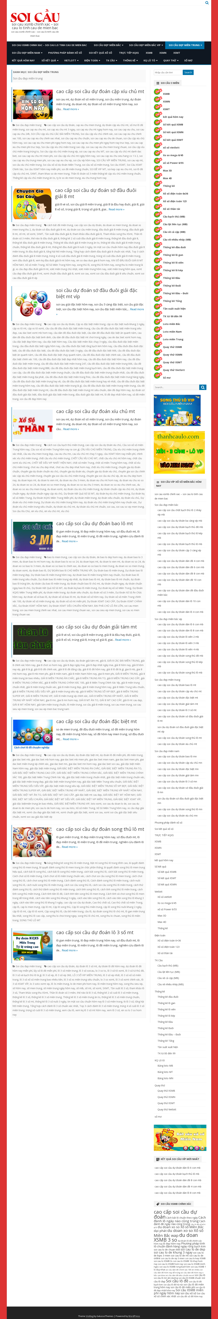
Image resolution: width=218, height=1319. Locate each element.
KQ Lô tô (149, 60)
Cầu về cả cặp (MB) (174, 232)
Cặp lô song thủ (62, 907)
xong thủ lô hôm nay (102, 264)
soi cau (111, 506)
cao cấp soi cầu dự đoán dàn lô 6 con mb (180, 624)
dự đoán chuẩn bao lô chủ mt (83, 583)
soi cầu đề (182, 1296)
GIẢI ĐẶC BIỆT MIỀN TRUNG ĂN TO (121, 768)
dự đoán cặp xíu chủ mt (115, 125)
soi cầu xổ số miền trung (95, 164)
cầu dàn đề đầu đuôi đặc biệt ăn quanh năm (111, 332)
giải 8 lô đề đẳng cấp (69, 669)
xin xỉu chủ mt (52, 511)
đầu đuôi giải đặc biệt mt (89, 394)
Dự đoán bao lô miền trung (109, 570)
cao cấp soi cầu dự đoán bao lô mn (177, 756)
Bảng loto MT (165, 1072)
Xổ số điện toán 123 (175, 201)
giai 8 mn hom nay (67, 700)
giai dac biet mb (21, 759)
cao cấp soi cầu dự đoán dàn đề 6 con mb (181, 567)
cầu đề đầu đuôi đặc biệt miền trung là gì (59, 385)
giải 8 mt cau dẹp (132, 700)
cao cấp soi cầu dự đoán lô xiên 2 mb (178, 636)
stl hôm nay (19, 988)
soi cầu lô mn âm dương (166, 1278)
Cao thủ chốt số (101, 902)
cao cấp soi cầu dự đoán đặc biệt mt (96, 721)
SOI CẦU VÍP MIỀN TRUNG (111, 160)
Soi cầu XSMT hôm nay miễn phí (42, 169)
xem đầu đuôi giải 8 (23, 260)
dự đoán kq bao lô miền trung (80, 588)
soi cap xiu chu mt (36, 129)
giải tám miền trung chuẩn (51, 704)
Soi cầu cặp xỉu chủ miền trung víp (59, 151)
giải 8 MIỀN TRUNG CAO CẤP (123, 678)
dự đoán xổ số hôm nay (90, 596)
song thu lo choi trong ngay (61, 915)
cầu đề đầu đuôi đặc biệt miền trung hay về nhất (89, 381)
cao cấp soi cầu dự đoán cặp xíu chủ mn (180, 762)
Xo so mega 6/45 (173, 155)
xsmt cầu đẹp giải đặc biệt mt (43, 812)
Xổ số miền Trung (34, 264)
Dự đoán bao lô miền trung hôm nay (51, 574)
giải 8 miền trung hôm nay (96, 687)
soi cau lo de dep (193, 1249)
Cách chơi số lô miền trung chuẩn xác (63, 876)
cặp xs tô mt (19, 328)
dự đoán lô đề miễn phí (113, 755)
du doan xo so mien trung (51, 484)
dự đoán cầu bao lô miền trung (49, 583)
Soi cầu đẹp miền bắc (107, 45)
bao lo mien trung (57, 557)
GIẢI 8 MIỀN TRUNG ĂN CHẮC (57, 678)
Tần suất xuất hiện (174, 308)
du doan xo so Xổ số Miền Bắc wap (178, 1233)
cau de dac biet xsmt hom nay (124, 337)
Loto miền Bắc (171, 324)
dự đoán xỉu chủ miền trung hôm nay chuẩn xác (110, 502)
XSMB (149, 52)
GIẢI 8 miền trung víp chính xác (71, 696)
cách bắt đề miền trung (60, 225)
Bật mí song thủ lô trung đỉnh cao (109, 863)
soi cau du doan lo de (115, 803)
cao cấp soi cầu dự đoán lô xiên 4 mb (178, 649)
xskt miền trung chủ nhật (63, 269)
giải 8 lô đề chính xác (45, 669)
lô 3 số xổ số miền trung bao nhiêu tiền (41, 979)
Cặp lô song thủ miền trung (87, 907)
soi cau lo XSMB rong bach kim (174, 1266)
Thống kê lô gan (173, 255)
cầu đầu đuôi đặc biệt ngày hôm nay (40, 346)
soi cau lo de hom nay (48, 808)
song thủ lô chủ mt (88, 915)
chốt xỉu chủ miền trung (104, 467)
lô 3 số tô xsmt (115, 970)
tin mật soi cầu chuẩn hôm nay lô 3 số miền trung (95, 1001)
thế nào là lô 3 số (86, 992)
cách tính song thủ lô (87, 889)
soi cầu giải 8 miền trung (96, 704)
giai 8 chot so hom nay (49, 665)
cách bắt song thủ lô (95, 871)
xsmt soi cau (82, 273)
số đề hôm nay (195, 1296)
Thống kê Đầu (171, 278)
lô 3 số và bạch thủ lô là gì (27, 975)
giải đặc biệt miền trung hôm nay (63, 781)
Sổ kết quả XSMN (173, 132)
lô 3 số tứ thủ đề (134, 970)
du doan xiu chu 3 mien (72, 480)
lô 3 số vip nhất (111, 975)
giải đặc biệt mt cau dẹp (88, 794)
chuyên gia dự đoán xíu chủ (102, 471)
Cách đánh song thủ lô (76, 880)
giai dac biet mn (58, 764)
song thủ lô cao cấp (34, 915)
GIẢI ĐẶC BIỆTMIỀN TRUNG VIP (72, 803)
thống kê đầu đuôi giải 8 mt (36, 247)
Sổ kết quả (49, 60)
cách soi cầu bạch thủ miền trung (65, 445)
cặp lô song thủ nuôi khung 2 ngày (122, 907)
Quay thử (169, 60)
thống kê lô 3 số (21, 997)
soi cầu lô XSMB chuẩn (189, 1278)
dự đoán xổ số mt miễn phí (71, 601)
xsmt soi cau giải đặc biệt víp (36, 816)
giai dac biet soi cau (108, 764)
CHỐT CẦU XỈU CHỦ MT (84, 458)
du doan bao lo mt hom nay (34, 561)
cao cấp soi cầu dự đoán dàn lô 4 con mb (180, 611)
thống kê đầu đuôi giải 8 (125, 238)
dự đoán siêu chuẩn (109, 497)
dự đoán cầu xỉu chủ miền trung (81, 489)
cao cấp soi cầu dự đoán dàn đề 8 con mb (181, 573)
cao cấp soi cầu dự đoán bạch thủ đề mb (180, 527)
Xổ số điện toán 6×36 (169, 940)
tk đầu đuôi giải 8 (35, 251)
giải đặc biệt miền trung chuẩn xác (125, 777)
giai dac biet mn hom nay (82, 764)
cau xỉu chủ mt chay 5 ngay (87, 453)
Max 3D (167, 170)
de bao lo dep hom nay (109, 557)
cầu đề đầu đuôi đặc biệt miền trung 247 (63, 363)
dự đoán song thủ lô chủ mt (108, 911)
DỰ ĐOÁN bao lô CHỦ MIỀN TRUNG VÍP (70, 570)
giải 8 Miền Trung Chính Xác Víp (102, 682)
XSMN (162, 52)
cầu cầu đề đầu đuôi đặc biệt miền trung (67, 328)
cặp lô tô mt (19, 911)
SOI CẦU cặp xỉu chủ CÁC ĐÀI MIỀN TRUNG (55, 134)
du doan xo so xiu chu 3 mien (83, 484)
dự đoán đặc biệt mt (87, 755)
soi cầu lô (200, 1275)
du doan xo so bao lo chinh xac (59, 566)
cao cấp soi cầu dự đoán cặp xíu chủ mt (100, 91)
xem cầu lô (68, 1010)
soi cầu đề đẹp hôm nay (33, 399)
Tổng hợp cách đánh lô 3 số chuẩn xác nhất (54, 1006)
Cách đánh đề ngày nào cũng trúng (179, 1222)
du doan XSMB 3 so (176, 1237)
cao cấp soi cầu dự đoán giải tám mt (96, 626)
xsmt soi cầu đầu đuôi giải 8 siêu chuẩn (112, 273)
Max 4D (167, 178)
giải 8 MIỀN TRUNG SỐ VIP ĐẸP (97, 691)
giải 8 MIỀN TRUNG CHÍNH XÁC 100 (64, 682)
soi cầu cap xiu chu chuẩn (75, 138)
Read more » (71, 109)
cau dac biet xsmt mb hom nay (35, 332)
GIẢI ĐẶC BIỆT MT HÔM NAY (119, 794)
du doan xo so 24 (26, 484)
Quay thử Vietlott (174, 370)
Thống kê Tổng (172, 301)
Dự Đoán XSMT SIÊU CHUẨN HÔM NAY (71, 605)
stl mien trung (34, 988)
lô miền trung (74, 704)
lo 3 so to (101, 970)
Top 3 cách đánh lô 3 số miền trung (99, 1006)
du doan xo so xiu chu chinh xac (118, 484)
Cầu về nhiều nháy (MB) (177, 239)
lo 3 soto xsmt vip (40, 983)
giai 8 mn (51, 700)
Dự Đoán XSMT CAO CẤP (101, 601)
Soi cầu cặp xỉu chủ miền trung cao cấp (63, 147)
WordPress (134, 1316)
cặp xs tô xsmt (36, 328)
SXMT (33, 173)
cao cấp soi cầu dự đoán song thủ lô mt (100, 829)
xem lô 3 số (113, 1010)
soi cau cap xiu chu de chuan (106, 138)
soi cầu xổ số (188, 1293)
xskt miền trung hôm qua (121, 269)
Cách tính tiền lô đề (52, 893)
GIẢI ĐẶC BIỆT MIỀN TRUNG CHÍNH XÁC (79, 772)
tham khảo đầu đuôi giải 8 (87, 234)
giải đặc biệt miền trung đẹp (28, 781)
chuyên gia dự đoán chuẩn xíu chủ (39, 471)
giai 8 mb (130, 669)
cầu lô (88, 911)
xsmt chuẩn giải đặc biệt (74, 812)
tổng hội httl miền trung (59, 251)
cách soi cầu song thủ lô (77, 885)
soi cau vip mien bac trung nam (52, 709)
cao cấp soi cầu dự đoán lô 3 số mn (177, 781)
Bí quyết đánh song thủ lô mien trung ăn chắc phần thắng (71, 867)
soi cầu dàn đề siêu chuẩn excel (180, 1275)
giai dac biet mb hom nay (45, 759)
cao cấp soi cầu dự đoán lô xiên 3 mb (178, 643)
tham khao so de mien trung (53, 173)
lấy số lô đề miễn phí (45, 970)
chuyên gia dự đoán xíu (72, 471)
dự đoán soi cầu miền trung (82, 229)
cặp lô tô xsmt (35, 911)
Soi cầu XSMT (118, 164)
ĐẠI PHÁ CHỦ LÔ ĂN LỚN (108, 605)
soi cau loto (67, 808)
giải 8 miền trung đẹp (69, 687)
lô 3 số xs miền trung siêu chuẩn (81, 979)
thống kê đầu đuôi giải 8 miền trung (32, 242)
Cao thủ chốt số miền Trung (126, 902)
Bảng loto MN (165, 1078)
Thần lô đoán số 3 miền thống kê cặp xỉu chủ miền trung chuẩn (106, 173)
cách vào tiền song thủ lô (91, 898)
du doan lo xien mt (48, 480)
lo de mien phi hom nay (83, 983)
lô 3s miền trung (60, 983)
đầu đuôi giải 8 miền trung (113, 229)
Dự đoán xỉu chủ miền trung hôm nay (62, 502)
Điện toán (91, 60)
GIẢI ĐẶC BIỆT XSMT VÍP (127, 799)
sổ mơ (188, 60)
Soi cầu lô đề (177, 1281)
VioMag (89, 1316)
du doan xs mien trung (115, 225)
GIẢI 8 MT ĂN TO (88, 700)
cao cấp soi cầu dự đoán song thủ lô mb (180, 672)
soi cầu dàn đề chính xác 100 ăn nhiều (183, 1270)
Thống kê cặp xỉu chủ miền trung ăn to (34, 177)
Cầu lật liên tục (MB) (175, 224)
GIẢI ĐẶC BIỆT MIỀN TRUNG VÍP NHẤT (63, 790)
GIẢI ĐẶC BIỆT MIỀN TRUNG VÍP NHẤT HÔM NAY (114, 790)
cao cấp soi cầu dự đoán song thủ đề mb (180, 655)
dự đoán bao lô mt (89, 579)
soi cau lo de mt (180, 1255)
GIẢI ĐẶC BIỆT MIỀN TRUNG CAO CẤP (34, 772)
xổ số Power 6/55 (173, 162)
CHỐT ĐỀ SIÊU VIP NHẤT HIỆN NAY (51, 462)
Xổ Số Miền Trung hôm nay (61, 264)
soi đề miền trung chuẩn (75, 169)
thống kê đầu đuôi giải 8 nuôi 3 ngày (72, 247)
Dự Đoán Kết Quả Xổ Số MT (79, 493)
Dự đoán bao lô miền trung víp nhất (58, 579)
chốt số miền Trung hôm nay (111, 462)
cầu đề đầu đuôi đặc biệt (32, 350)
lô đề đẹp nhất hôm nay (118, 394)
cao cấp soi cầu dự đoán (61, 125)
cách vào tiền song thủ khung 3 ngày (55, 898)
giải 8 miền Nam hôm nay (82, 673)
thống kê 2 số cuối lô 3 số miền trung (117, 992)
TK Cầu (110, 60)
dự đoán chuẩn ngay (112, 583)
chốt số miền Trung (83, 462)
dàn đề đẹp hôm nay (118, 390)
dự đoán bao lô (37, 570)
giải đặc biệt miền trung (43, 768)
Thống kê (129, 60)
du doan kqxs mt (27, 480)
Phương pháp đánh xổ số (65, 52)
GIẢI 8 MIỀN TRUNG (126, 673)
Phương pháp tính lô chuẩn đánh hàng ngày (179, 1244)
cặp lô (16, 907)
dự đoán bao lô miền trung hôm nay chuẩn (96, 574)
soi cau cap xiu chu (124, 129)
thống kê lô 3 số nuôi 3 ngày (50, 1001)
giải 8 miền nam (58, 673)
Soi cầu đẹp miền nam (26, 52)
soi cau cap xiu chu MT (91, 151)
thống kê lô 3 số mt (23, 1001)
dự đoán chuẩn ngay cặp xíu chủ (44, 493)
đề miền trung (135, 755)
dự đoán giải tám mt (87, 660)
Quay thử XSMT (172, 362)
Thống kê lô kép (173, 270)
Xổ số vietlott (165, 896)
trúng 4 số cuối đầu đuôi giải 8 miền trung (72, 256)
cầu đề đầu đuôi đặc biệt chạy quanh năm (58, 354)
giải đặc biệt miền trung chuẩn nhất (85, 777)
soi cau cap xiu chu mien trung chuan (106, 147)
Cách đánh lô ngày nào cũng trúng (180, 1219)
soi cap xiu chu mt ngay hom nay (94, 129)
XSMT (176, 52)
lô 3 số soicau (86, 970)
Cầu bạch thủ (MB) (174, 216)
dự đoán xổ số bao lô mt (62, 596)
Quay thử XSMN (172, 354)
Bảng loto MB (165, 1065)
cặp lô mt (46, 907)
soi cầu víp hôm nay (84, 160)
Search (188, 72)
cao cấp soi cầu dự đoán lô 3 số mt (95, 932)
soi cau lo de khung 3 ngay (173, 1252)
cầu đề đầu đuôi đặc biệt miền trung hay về (37, 381)
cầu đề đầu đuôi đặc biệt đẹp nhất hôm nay (62, 359)
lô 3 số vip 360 (63, 975)
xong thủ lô (83, 264)
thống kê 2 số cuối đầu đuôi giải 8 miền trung (85, 238)
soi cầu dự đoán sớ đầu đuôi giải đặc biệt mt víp (96, 293)
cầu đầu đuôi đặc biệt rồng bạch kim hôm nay (86, 346)
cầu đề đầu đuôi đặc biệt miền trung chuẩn (46, 372)
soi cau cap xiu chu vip (59, 160)
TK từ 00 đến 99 (172, 316)
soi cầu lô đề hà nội (173, 1284)
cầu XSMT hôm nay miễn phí (119, 453)
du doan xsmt (55, 489)
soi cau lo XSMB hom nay (170, 1264)
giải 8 (103, 660)
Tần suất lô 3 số (119, 988)
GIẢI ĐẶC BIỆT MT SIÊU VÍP (59, 799)
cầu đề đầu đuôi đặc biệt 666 (100, 350)
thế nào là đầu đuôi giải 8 (45, 238)
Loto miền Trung (173, 339)
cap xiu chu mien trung (88, 125)
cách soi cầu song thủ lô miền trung (112, 885)
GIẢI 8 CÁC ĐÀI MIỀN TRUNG (123, 660)
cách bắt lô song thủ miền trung (65, 871)
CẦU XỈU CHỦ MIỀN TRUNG (96, 449)
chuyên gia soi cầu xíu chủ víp (102, 475)
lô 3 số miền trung (68, 970)
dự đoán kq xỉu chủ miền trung (113, 493)
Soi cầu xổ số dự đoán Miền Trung (62, 164)
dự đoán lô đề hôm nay (111, 966)
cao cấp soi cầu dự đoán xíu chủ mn (178, 815)
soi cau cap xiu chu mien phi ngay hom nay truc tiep (100, 142)
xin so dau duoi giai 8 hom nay (93, 260)
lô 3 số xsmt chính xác (128, 979)
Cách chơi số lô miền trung (27, 876)
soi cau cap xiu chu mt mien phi (35, 156)
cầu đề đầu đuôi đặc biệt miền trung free (67, 377)
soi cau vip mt (135, 160)
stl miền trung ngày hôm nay (59, 988)
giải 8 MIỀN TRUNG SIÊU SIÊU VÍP (31, 691)
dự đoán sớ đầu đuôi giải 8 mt (49, 229)
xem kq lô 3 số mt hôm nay (90, 1010)
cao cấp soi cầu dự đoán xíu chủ (103, 445)
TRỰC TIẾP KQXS (129, 52)
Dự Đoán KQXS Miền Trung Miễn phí (53, 497)
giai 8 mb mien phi (38, 673)
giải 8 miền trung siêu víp (65, 691)
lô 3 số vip (48, 975)
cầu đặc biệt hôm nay (55, 341)
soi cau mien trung (121, 704)
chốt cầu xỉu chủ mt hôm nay (115, 458)
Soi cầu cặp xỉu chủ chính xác (97, 134)
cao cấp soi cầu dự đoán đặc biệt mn (178, 769)
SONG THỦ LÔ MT (30, 920)
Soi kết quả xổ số (100, 52)
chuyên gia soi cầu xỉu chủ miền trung (64, 475)
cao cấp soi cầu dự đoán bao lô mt (94, 523)
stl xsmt (31, 234)
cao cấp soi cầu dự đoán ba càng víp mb (180, 520)
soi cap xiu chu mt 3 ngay (61, 129)
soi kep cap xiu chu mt (119, 169)
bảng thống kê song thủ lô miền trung (68, 863)
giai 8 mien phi (106, 673)
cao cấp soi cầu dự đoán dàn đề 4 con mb (181, 561)
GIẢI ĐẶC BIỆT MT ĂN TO (27, 794)
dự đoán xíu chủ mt (64, 506)
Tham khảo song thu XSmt (118, 234)
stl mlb (80, 988)
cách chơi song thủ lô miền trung (45, 880)
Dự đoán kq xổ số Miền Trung (114, 588)
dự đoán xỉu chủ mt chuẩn (91, 506)
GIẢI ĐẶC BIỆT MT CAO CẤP (58, 794)
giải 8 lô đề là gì (115, 669)
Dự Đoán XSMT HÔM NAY (33, 605)
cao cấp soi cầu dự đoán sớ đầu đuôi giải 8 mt (95, 193)
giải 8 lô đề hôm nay (94, 669)
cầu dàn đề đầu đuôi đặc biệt (70, 332)
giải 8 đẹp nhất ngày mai (99, 665)
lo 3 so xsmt (107, 979)
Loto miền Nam (172, 331)
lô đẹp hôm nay (172, 1243)
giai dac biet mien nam (101, 759)
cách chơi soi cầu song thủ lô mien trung (108, 876)
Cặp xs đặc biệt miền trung (90, 324)
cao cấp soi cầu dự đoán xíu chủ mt (95, 411)
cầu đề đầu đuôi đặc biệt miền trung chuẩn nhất (98, 372)
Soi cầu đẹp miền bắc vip (145, 45)
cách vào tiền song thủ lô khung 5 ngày (41, 902)
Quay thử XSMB (172, 347)
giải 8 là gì (27, 669)
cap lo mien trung (30, 907)
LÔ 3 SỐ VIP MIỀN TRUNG (87, 975)
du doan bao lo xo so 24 (65, 561)
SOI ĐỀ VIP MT (98, 169)
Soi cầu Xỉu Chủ (21, 511)
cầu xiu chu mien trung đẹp (38, 453)
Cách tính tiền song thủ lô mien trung (84, 893)
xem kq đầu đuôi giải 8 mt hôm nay (55, 260)
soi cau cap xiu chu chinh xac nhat (41, 138)
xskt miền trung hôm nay (92, 269)
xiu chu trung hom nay (94, 177)
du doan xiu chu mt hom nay (102, 480)
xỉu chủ (65, 511)
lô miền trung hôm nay (110, 983)
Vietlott (70, 60)
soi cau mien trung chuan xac (74, 610)
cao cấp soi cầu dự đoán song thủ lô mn (180, 809)
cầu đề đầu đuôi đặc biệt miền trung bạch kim (76, 368)
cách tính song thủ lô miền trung (118, 889)
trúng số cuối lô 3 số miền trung (43, 1010)
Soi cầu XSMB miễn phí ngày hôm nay (178, 1291)
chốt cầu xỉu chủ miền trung (54, 458)
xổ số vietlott (171, 147)
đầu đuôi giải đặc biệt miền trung (56, 394)
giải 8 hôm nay (122, 665)
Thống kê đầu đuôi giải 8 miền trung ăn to (76, 242)
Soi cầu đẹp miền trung (184, 45)
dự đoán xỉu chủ (130, 497)
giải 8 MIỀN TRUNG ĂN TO (91, 678)
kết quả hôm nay (23, 60)
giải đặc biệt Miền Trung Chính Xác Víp (44, 777)
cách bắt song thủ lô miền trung (125, 871)
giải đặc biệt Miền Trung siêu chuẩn (101, 781)
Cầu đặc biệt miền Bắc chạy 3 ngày (87, 341)
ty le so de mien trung (69, 177)
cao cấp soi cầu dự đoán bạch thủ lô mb (180, 544)
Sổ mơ (167, 377)
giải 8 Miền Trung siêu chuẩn (128, 687)
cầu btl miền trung (73, 911)
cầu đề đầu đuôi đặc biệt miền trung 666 (109, 363)
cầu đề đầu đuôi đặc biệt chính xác (101, 354)
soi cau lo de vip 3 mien (173, 1258)
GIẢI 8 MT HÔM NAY (24, 704)
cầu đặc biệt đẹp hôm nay (27, 341)
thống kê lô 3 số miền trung (47, 997)
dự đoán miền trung (86, 497)
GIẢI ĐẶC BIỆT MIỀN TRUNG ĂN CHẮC (78, 768)
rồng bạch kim (197, 1246)
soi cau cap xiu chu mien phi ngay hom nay (47, 142)
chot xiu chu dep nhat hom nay (73, 467)
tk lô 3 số (129, 1001)
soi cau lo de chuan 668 (167, 1249)
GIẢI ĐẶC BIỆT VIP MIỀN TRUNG (94, 799)
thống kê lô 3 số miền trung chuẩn (120, 997)
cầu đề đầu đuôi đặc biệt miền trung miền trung (109, 385)
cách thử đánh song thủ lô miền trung (54, 889)
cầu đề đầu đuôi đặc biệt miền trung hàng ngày (118, 377)
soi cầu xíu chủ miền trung (27, 164)
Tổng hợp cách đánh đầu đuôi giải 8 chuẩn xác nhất (101, 251)
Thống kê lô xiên (173, 262)
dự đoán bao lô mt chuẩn (115, 579)
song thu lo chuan (110, 915)
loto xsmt (96, 803)
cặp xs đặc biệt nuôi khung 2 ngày (125, 324)
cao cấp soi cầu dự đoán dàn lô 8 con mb (180, 630)
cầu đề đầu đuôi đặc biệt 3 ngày (65, 350)
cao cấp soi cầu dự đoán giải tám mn (178, 775)
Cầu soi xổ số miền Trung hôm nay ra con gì (55, 449)
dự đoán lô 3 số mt (86, 966)
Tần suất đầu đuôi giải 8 (58, 234)
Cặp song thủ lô (53, 911)
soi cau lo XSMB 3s (163, 1261)
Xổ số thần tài (171, 209)
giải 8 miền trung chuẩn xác (41, 687)
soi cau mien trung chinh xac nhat (38, 610)
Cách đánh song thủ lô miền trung (109, 880)
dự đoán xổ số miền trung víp (38, 601)
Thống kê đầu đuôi (174, 247)
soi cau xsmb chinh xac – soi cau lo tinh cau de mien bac (35, 26)
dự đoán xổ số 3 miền (102, 592)
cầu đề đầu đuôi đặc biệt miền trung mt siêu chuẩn (78, 390)
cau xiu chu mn (62, 453)
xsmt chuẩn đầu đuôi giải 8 (58, 273)
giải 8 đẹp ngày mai (74, 665)
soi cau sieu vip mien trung (106, 610)
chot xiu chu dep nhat (42, 467)
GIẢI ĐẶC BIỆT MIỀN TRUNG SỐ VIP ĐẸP (103, 786)
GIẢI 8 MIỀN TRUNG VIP (39, 696)
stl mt (22, 234)
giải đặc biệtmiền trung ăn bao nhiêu (33, 803)
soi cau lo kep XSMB (195, 1258)
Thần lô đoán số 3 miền (62, 992)
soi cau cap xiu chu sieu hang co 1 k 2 (117, 156)
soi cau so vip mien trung (130, 506)
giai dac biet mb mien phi (74, 759)
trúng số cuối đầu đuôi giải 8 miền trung (118, 256)
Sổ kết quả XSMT (173, 139)
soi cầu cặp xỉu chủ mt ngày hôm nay (74, 156)
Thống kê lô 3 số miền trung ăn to (81, 997)
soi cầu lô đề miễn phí (183, 1287)
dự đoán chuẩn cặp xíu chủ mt (117, 489)
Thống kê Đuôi (172, 285)
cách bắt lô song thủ (34, 871)
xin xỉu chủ (37, 511)
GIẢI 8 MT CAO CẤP (111, 700)
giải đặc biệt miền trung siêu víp (62, 786)
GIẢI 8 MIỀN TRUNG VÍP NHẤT (106, 696)
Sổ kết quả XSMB (173, 124)
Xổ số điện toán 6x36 (175, 193)
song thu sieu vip (133, 983)
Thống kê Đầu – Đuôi (175, 293)
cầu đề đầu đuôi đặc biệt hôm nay (107, 359)
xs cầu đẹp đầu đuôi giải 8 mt (32, 269)
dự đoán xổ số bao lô (35, 596)
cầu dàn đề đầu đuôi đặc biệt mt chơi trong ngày (79, 337)
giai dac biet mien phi (127, 759)
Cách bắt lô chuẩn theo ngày (182, 1217)
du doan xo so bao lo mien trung (96, 566)
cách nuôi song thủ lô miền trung (45, 885)
